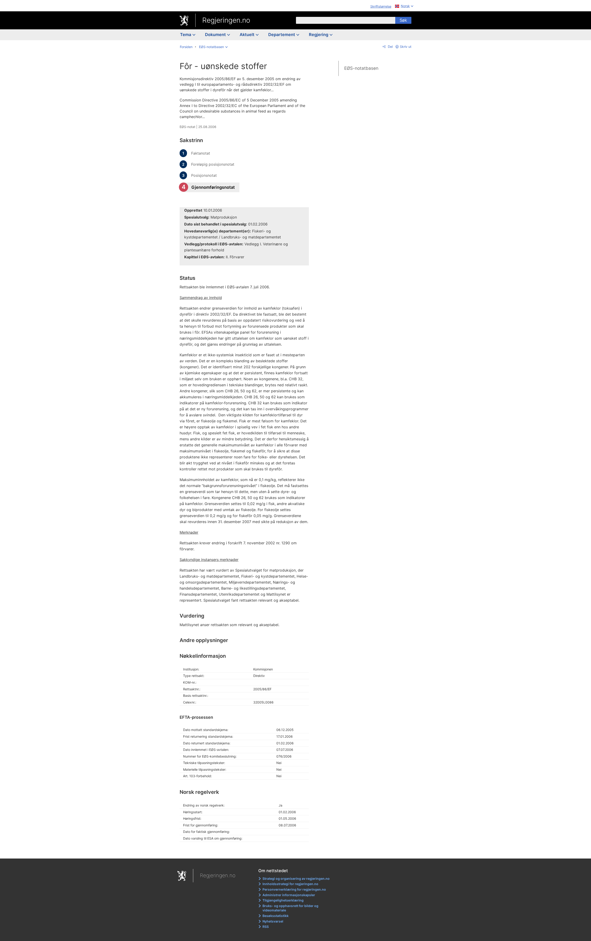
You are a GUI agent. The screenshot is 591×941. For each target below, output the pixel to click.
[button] (213, 47)
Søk (403, 20)
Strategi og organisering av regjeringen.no (296, 878)
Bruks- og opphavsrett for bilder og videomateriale (290, 908)
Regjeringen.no (226, 20)
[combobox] (345, 20)
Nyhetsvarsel (272, 921)
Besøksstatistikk (275, 916)
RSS (265, 927)
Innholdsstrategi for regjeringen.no (290, 884)
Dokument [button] (216, 34)
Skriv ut (405, 47)
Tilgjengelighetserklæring (283, 900)
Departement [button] (282, 34)
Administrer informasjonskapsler (288, 895)
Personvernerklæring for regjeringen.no (294, 889)
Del (390, 47)
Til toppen (246, 851)
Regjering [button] (319, 34)
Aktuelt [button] (247, 34)
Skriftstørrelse (380, 6)
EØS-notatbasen (361, 68)
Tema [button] (186, 34)
